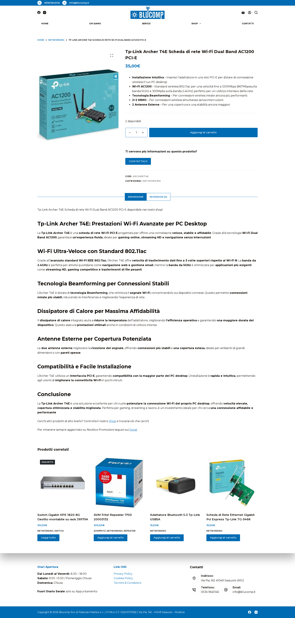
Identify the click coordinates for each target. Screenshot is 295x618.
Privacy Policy (123, 573)
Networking (152, 180)
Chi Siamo (95, 23)
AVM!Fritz (100, 531)
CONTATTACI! (138, 161)
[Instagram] (44, 12)
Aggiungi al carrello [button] (110, 537)
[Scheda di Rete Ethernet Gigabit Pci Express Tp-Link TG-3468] (232, 482)
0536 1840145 (210, 592)
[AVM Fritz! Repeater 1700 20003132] (119, 482)
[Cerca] (256, 12)
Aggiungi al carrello (203, 132)
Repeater (130, 531)
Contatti (248, 23)
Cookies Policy (123, 578)
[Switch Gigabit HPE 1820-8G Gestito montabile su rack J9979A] (63, 482)
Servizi (146, 23)
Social (133, 429)
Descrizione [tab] (135, 197)
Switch (59, 531)
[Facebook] (38, 12)
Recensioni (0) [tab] (158, 197)
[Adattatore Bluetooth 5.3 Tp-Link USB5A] (175, 482)
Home (44, 23)
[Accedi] (249, 12)
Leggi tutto (48, 537)
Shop (194, 23)
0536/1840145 (52, 2)
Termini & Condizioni (127, 582)
